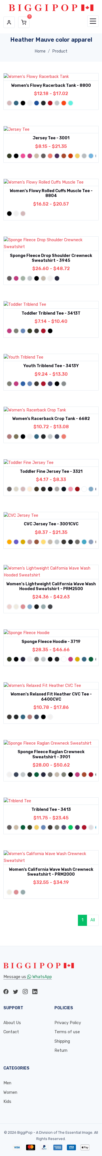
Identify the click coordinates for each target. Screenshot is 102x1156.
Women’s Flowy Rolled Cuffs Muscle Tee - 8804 (51, 193)
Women (10, 1092)
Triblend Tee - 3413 (51, 809)
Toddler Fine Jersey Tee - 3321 (51, 471)
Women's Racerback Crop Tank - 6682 (51, 418)
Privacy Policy (67, 1022)
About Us (12, 1022)
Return (60, 1050)
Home (40, 51)
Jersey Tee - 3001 (51, 138)
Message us (27, 976)
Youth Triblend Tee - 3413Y (51, 365)
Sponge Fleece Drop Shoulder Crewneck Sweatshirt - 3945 (51, 258)
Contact (11, 1032)
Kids (7, 1101)
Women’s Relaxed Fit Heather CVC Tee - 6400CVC (51, 696)
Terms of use (67, 1032)
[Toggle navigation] (93, 21)
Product (59, 51)
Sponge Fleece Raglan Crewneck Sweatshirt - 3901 (51, 754)
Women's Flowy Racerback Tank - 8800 (51, 85)
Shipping (62, 1041)
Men (7, 1083)
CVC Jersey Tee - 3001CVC (51, 524)
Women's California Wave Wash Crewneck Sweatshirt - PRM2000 (51, 872)
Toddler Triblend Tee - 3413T (51, 313)
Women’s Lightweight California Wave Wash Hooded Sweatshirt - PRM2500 (51, 586)
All (92, 920)
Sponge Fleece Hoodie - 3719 (51, 641)
